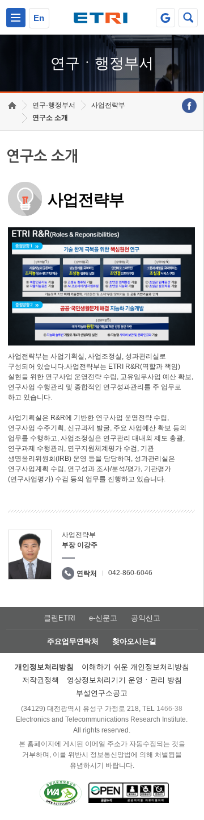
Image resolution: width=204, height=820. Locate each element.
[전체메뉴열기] (16, 17)
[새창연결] (189, 105)
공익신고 (145, 618)
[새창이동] (165, 17)
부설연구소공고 (102, 693)
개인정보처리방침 (44, 667)
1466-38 (169, 709)
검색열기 (188, 17)
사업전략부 (108, 105)
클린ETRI (59, 618)
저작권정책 (40, 680)
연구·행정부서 (53, 105)
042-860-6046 (130, 573)
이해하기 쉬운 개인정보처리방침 (135, 667)
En (38, 18)
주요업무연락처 (73, 641)
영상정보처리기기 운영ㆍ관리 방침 (124, 680)
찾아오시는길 (134, 641)
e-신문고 (103, 618)
